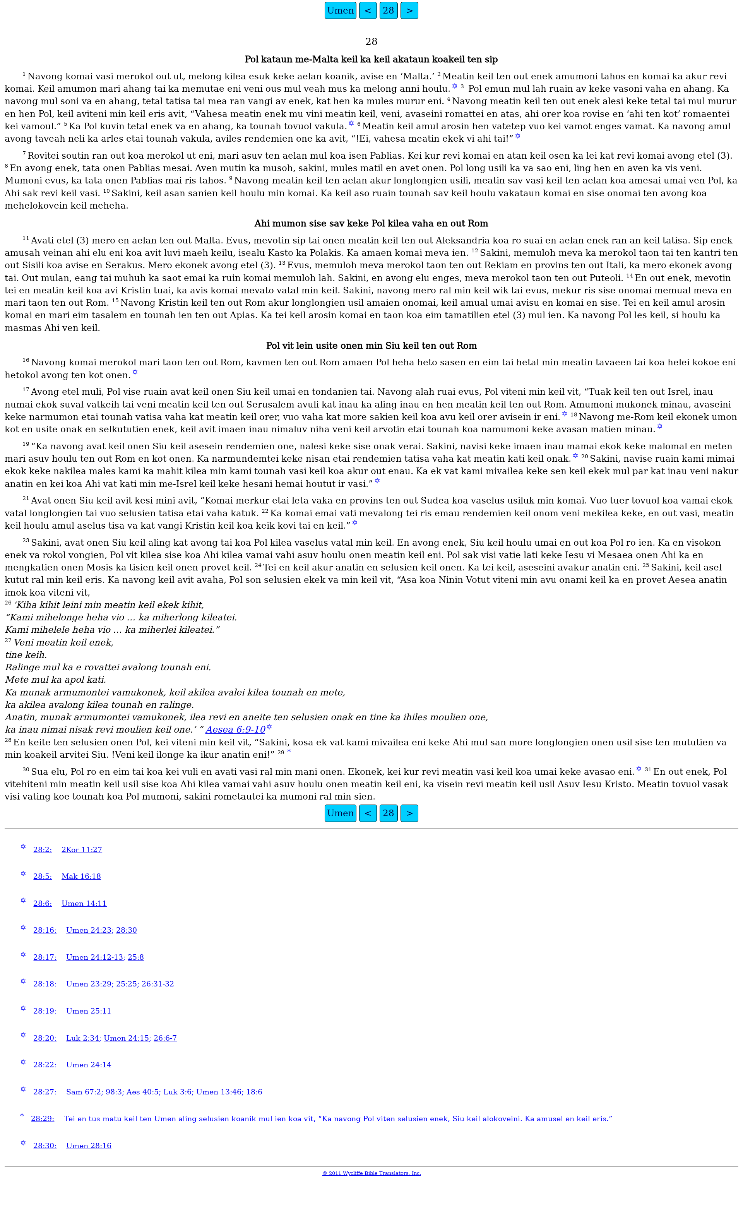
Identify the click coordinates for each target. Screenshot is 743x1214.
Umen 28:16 (88, 1146)
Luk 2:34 (82, 1038)
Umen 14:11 (84, 903)
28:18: (44, 984)
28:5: (42, 876)
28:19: (44, 1011)
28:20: (44, 1038)
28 (388, 10)
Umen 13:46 (218, 1092)
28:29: (42, 1119)
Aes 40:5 (143, 1092)
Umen (340, 10)
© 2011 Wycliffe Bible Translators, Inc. (371, 1173)
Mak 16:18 (81, 876)
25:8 (136, 957)
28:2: (42, 850)
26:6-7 (165, 1038)
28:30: (44, 1146)
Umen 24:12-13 (94, 957)
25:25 (126, 984)
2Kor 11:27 (82, 850)
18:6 (254, 1092)
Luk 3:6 (177, 1092)
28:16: (44, 930)
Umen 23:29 (88, 984)
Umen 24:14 (88, 1065)
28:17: (44, 957)
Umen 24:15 (126, 1038)
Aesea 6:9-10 (235, 729)
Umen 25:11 (88, 1011)
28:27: (44, 1092)
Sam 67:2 (83, 1092)
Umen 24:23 (88, 930)
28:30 (126, 930)
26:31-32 (158, 984)
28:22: (44, 1065)
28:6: (42, 903)
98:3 (114, 1092)
